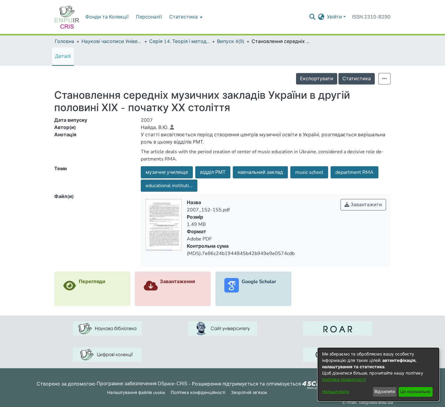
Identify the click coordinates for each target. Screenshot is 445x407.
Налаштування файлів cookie (136, 392)
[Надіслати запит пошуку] (312, 17)
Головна (64, 41)
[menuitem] (185, 17)
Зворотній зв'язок (249, 392)
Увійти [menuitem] (334, 17)
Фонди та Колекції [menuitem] (107, 17)
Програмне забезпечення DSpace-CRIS (142, 383)
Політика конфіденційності (198, 392)
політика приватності (343, 379)
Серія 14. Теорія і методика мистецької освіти (179, 41)
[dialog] (378, 374)
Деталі (63, 56)
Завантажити (365, 204)
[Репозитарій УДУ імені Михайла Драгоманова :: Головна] (66, 17)
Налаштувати (335, 392)
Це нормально (415, 392)
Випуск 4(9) (230, 41)
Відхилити (384, 392)
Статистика (356, 78)
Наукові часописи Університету (111, 41)
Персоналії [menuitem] (149, 17)
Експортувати (316, 78)
